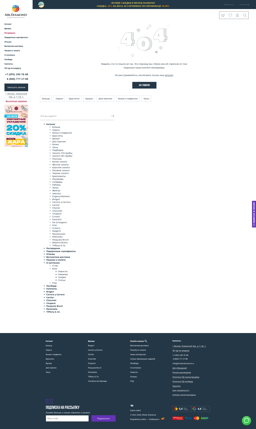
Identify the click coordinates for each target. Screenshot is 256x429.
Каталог (50, 124)
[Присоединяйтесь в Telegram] (137, 405)
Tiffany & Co (58, 245)
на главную (144, 85)
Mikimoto (57, 236)
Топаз (55, 187)
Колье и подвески (127, 98)
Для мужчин (105, 98)
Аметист (56, 193)
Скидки (62, 277)
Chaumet (57, 210)
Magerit (56, 231)
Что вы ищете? (48, 116)
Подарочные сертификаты (16, 37)
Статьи (61, 280)
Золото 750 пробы (62, 153)
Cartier (56, 205)
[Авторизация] (237, 15)
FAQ (54, 283)
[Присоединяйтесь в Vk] (132, 405)
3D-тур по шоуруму (12, 68)
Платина (57, 158)
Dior (54, 225)
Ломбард (8, 59)
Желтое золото (60, 164)
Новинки (63, 274)
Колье (55, 144)
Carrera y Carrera (61, 202)
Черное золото (60, 173)
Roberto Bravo (60, 242)
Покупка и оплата (12, 51)
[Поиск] (244, 15)
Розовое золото (60, 170)
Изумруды (58, 179)
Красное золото (61, 167)
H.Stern (56, 228)
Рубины (56, 184)
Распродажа (9, 33)
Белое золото (59, 161)
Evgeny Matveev (61, 196)
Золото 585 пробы (62, 155)
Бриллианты (59, 176)
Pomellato (51, 309)
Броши (89, 98)
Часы (146, 98)
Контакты (8, 64)
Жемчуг (56, 190)
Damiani (57, 219)
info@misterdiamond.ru (183, 363)
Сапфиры (57, 182)
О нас (55, 265)
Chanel (56, 207)
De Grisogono (59, 222)
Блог (54, 268)
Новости (62, 271)
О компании (9, 55)
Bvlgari (56, 199)
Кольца (46, 98)
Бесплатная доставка (58, 257)
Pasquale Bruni (60, 239)
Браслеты (74, 98)
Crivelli (56, 216)
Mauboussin (58, 233)
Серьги (59, 98)
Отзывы (8, 42)
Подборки (57, 150)
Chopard (56, 213)
